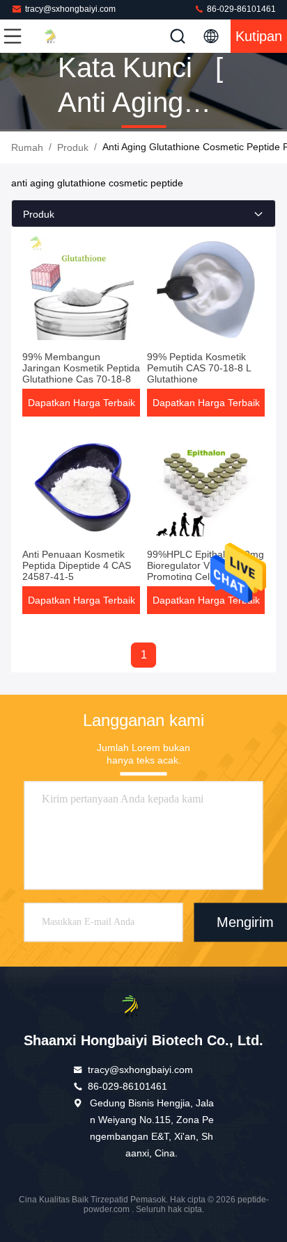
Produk (72, 147)
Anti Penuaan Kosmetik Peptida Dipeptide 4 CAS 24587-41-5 (76, 565)
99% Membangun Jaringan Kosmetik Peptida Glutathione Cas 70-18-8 (81, 368)
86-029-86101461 (240, 9)
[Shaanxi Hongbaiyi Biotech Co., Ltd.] (58, 36)
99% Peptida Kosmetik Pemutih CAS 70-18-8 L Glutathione (199, 368)
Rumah (27, 147)
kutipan (258, 36)
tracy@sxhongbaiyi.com (70, 9)
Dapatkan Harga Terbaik (81, 402)
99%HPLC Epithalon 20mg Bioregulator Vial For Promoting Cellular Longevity (205, 571)
